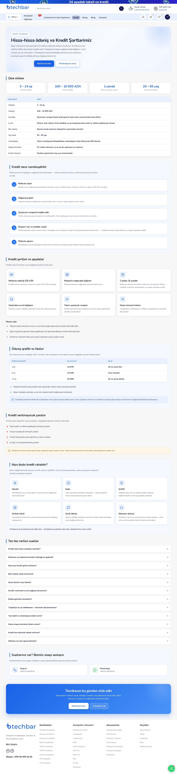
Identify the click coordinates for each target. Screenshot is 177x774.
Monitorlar (77, 767)
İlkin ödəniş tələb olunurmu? (21, 574)
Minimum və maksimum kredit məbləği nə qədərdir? (31, 557)
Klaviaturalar (111, 734)
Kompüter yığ (99, 706)
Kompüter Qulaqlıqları (114, 746)
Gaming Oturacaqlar (114, 730)
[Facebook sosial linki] (8, 751)
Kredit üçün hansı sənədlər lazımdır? (24, 549)
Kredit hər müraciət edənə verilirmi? (24, 632)
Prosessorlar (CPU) (80, 730)
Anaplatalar (77, 734)
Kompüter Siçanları (113, 738)
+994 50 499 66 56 (141, 10)
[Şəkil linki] (21, 726)
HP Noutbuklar (45, 759)
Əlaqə (142, 734)
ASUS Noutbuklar (46, 746)
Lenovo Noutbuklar (46, 755)
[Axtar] (121, 8)
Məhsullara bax (44, 63)
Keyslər (76, 763)
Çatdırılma (144, 738)
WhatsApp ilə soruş (67, 63)
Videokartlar (77, 738)
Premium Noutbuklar (47, 738)
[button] (171, 768)
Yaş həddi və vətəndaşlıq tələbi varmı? (25, 616)
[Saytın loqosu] (18, 7)
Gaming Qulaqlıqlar (113, 750)
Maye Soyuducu (79, 746)
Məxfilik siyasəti (146, 746)
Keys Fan (76, 755)
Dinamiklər (110, 755)
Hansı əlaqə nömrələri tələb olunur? (24, 624)
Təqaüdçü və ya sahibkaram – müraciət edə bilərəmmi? (32, 607)
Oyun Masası (111, 742)
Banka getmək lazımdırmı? (20, 599)
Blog (141, 742)
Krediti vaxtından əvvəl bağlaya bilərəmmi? (27, 590)
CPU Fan (76, 750)
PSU (74, 759)
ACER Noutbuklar (46, 750)
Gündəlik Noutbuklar (47, 730)
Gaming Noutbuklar (46, 734)
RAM (75, 742)
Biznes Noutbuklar (46, 742)
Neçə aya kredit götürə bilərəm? (22, 565)
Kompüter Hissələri (83, 725)
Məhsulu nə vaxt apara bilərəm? (22, 641)
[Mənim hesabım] (143, 17)
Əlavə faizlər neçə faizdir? (19, 582)
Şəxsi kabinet (145, 730)
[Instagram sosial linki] (12, 751)
